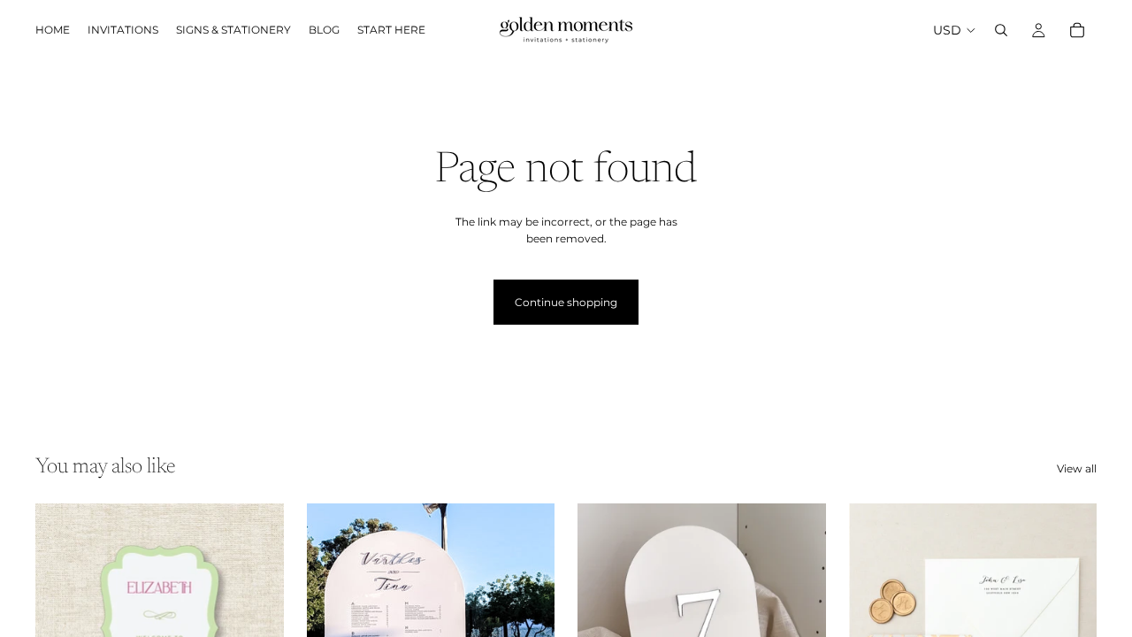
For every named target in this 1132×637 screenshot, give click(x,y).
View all (1077, 468)
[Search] (1001, 30)
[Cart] (1077, 30)
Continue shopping (566, 302)
